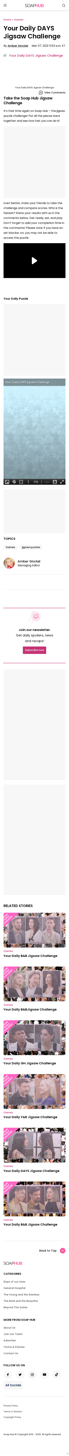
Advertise (10, 1340)
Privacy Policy (11, 1405)
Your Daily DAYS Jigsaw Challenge (31, 1171)
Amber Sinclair (18, 46)
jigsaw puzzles (31, 547)
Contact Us (11, 1353)
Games (10, 547)
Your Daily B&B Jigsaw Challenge (30, 956)
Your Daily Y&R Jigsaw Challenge (30, 1117)
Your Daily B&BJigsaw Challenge (30, 1009)
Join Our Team (13, 1334)
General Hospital (14, 1288)
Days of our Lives (14, 1281)
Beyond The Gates (15, 1307)
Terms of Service (13, 1411)
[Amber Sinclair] (11, 563)
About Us (9, 1327)
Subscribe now (34, 650)
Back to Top (48, 1251)
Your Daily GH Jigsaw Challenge (30, 1063)
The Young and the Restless (21, 1294)
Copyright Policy (12, 1417)
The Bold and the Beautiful (21, 1301)
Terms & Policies (14, 1347)
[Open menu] (5, 6)
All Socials (13, 1385)
